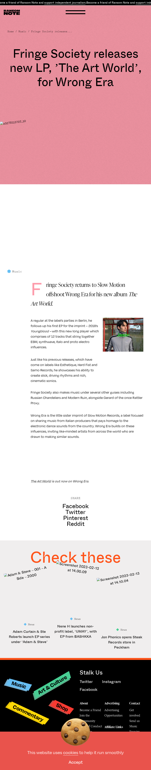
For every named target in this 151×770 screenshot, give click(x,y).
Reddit (76, 524)
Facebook (75, 506)
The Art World (41, 481)
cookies (70, 752)
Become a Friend (90, 710)
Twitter (75, 512)
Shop (62, 707)
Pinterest (75, 518)
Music (22, 31)
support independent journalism (65, 3)
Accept (76, 762)
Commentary (28, 713)
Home (10, 31)
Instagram (111, 682)
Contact (134, 703)
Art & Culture (52, 685)
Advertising (112, 703)
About (84, 703)
